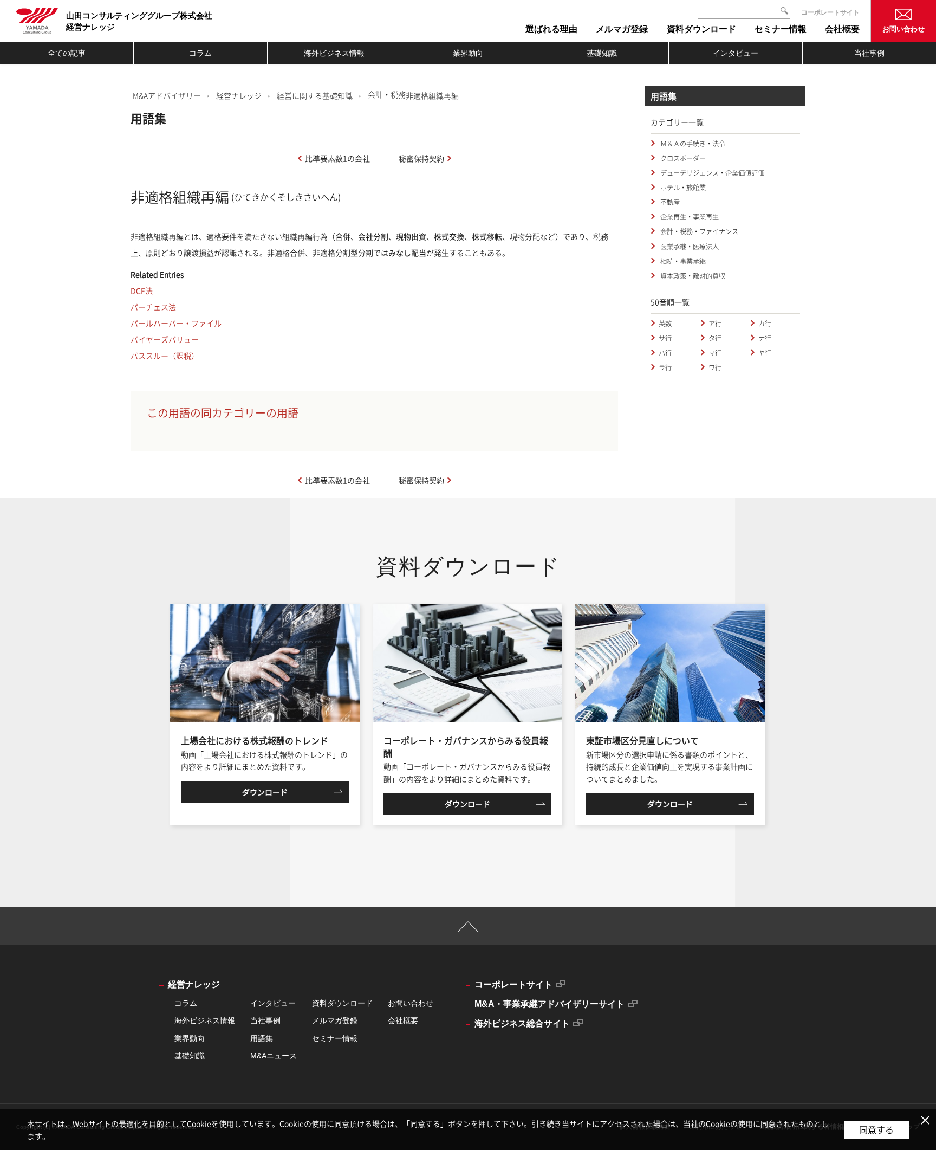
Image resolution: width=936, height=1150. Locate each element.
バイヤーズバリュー (165, 339)
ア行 (715, 323)
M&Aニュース (273, 1055)
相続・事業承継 (682, 261)
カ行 (764, 323)
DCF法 (142, 290)
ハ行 (665, 353)
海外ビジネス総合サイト (522, 1023)
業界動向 (468, 53)
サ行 (665, 338)
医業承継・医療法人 (689, 246)
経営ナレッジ (239, 95)
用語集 (261, 1038)
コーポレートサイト (830, 12)
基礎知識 (602, 53)
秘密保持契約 (421, 158)
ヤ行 (764, 353)
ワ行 (715, 367)
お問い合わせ (903, 29)
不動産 (669, 202)
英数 (665, 323)
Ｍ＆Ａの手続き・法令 (692, 143)
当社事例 (869, 53)
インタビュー (735, 53)
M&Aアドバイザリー (167, 95)
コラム (200, 53)
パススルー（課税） (165, 355)
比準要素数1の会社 (337, 158)
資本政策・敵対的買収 (692, 276)
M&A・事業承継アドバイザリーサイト (549, 1004)
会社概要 (403, 1020)
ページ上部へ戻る (468, 931)
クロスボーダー (682, 158)
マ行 (715, 353)
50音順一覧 (670, 301)
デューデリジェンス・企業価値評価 (711, 173)
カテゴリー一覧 (677, 122)
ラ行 (665, 367)
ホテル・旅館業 (682, 187)
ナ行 (764, 338)
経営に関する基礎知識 (315, 95)
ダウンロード (265, 791)
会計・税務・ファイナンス (698, 231)
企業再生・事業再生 (689, 217)
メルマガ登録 (335, 1020)
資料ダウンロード (342, 1003)
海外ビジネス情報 (334, 53)
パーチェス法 (153, 306)
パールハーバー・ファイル (176, 323)
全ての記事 (67, 53)
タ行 (715, 338)
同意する (876, 1129)
